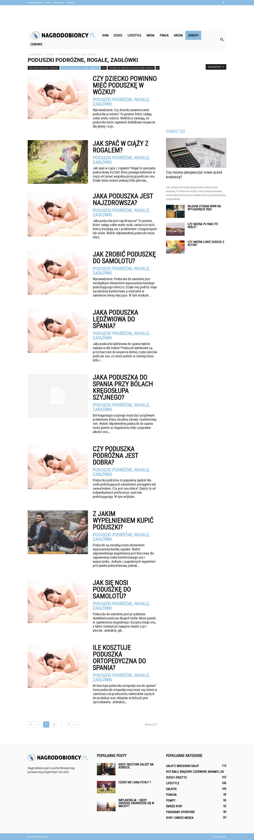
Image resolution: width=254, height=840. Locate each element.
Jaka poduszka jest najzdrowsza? (123, 199)
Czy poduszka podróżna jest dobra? (115, 455)
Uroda (178, 35)
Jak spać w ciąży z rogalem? (121, 147)
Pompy (170, 800)
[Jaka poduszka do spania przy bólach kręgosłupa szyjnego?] (58, 396)
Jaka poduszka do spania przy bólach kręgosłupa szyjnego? (123, 387)
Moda (151, 35)
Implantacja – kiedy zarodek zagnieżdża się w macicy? (136, 803)
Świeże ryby (174, 806)
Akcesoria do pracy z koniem (43, 67)
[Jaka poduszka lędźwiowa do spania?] (58, 331)
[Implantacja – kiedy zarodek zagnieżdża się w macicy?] (106, 805)
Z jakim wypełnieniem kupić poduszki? (123, 520)
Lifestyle (134, 35)
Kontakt (70, 2)
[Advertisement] (127, 18)
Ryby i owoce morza (179, 818)
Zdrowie (36, 44)
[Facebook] (223, 2)
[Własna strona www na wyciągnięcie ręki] (175, 211)
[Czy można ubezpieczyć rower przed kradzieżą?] (196, 153)
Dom (105, 35)
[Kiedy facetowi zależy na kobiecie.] (106, 769)
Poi (103, 67)
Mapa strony (219, 836)
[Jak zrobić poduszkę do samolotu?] (58, 273)
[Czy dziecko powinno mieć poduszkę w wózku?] (58, 97)
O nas (48, 2)
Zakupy (193, 35)
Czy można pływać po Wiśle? (203, 225)
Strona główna (35, 2)
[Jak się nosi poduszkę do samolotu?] (58, 601)
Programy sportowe (180, 812)
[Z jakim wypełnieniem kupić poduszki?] (58, 532)
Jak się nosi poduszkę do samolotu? (112, 589)
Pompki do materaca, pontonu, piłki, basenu (131, 67)
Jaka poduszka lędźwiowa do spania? (115, 319)
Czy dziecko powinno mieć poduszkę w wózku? (125, 85)
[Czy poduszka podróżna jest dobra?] (58, 467)
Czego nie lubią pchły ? (134, 782)
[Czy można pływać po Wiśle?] (175, 229)
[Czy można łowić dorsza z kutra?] (175, 247)
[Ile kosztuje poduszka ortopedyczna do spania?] (58, 666)
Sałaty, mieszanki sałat (182, 766)
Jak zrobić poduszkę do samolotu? (124, 257)
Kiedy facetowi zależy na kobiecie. (136, 766)
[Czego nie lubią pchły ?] (106, 787)
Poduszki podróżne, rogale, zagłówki (80, 67)
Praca (164, 35)
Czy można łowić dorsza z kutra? (206, 243)
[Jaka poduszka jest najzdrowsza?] (58, 214)
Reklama (58, 2)
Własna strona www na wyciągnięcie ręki (204, 207)
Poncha (171, 795)
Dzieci (118, 35)
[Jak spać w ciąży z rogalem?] (58, 162)
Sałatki (171, 789)
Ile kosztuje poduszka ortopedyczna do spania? (119, 658)
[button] (221, 39)
